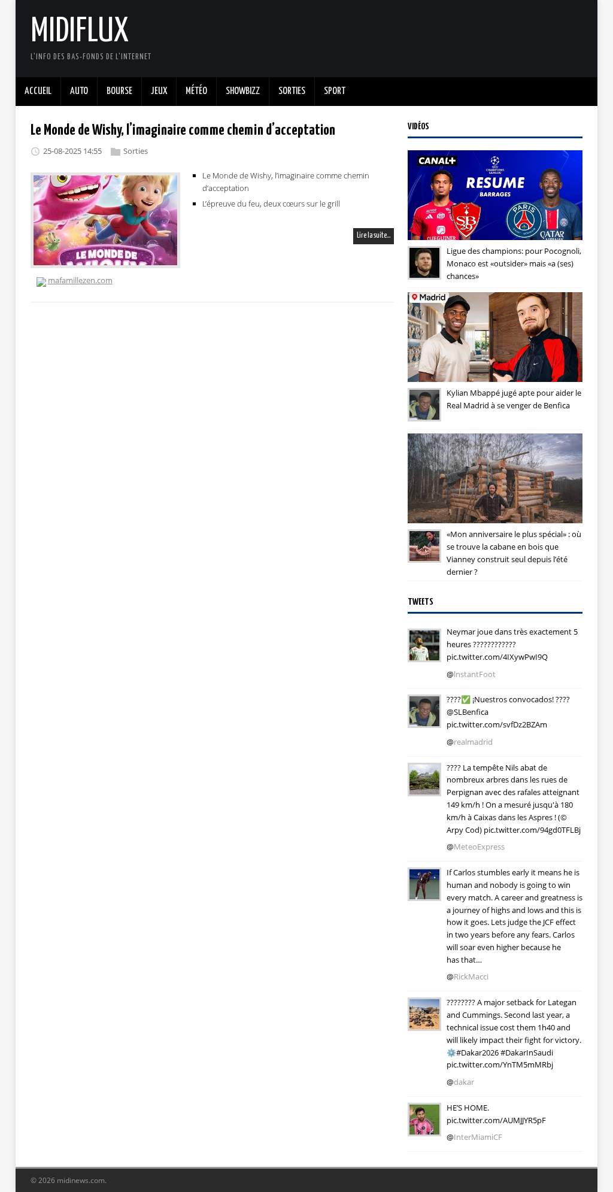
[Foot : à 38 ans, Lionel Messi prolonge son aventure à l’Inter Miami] (424, 1128)
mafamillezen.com (80, 280)
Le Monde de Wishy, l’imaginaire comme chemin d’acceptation (183, 130)
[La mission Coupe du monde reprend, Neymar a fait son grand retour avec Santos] (424, 653)
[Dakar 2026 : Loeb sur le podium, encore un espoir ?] (424, 1022)
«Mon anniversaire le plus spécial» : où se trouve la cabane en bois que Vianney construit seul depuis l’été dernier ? (514, 553)
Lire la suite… (373, 235)
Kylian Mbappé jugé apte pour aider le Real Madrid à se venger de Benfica (514, 399)
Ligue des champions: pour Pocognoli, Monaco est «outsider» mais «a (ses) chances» (514, 263)
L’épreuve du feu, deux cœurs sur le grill (271, 203)
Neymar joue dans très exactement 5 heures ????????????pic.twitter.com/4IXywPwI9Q (512, 644)
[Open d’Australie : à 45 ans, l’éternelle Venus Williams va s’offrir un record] (424, 892)
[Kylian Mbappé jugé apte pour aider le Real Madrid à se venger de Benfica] (424, 413)
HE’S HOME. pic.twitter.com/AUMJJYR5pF (496, 1114)
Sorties (135, 150)
